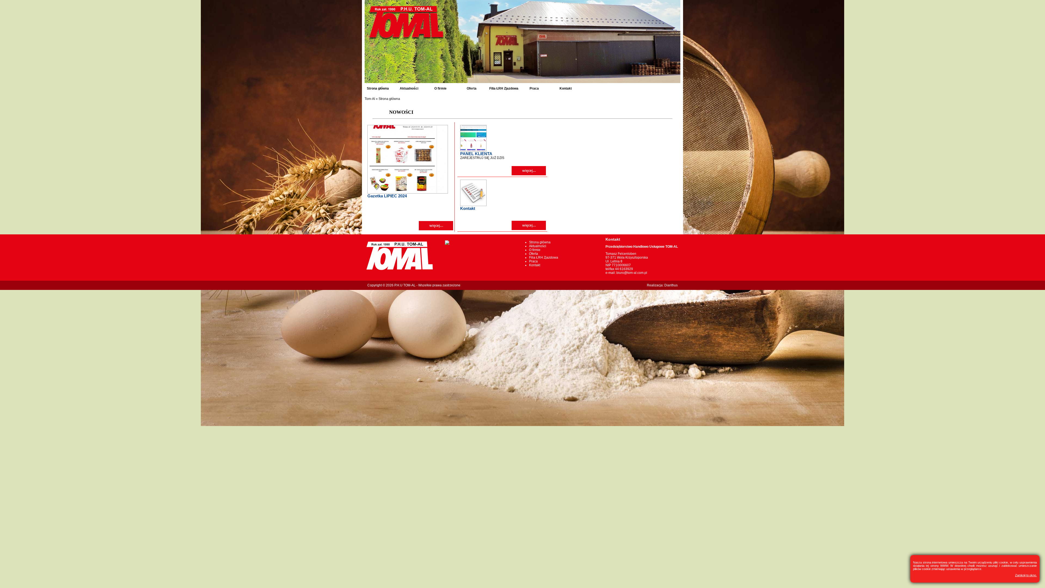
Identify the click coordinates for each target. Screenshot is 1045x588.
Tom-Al (370, 99)
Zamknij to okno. (1026, 575)
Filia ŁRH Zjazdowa (503, 88)
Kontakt (566, 88)
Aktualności (409, 88)
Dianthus (671, 285)
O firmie (440, 88)
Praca (534, 88)
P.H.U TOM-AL (405, 285)
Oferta (472, 88)
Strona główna (378, 88)
